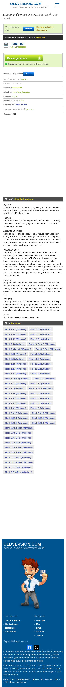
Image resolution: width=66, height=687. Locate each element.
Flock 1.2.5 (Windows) (15, 364)
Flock (30, 38)
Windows (9, 38)
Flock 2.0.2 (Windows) (40, 354)
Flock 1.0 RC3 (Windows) (41, 388)
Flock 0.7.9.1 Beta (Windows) (19, 428)
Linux (38, 628)
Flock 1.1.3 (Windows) (15, 383)
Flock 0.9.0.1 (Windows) (43, 423)
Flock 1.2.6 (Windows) (39, 359)
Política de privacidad (42, 679)
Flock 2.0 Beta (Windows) (48, 349)
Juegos (39, 635)
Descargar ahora (17, 58)
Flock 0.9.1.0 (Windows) (43, 418)
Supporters (10, 631)
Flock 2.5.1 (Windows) (40, 339)
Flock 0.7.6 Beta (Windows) (18, 443)
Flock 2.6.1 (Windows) (15, 329)
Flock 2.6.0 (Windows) (40, 329)
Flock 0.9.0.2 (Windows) (16, 423)
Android (40, 631)
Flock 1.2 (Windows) (40, 374)
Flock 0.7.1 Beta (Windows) (18, 467)
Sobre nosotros (12, 620)
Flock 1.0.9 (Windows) (15, 393)
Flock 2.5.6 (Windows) (15, 334)
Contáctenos (11, 624)
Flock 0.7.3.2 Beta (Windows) (19, 462)
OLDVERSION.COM (25, 4)
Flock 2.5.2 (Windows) (15, 339)
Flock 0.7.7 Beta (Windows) (18, 438)
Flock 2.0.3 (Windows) (15, 354)
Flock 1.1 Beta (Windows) (17, 379)
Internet (20, 38)
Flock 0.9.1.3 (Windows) (16, 413)
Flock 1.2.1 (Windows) (15, 374)
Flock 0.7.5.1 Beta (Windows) (19, 448)
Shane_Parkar (21, 105)
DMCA (57, 679)
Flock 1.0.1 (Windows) (15, 408)
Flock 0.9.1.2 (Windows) (43, 413)
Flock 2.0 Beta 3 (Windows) (42, 344)
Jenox (23, 682)
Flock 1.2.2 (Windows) (40, 369)
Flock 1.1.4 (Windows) (44, 379)
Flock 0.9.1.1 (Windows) (16, 418)
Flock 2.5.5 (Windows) (40, 334)
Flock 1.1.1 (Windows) (40, 383)
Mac (38, 624)
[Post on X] (14, 114)
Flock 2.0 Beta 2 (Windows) (18, 349)
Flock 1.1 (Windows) (14, 388)
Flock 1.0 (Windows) (40, 408)
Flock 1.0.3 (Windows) (15, 403)
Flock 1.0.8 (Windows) (40, 393)
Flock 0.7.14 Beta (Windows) (18, 472)
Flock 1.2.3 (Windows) (15, 369)
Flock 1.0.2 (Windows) (40, 403)
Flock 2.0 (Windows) (14, 359)
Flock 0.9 (17, 44)
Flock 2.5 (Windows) (14, 344)
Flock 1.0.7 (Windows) (15, 398)
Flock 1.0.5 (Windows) (40, 398)
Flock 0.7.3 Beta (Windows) (18, 457)
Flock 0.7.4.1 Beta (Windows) (19, 452)
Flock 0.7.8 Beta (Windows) (18, 433)
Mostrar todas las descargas (44, 28)
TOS (5, 682)
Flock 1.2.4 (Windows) (40, 364)
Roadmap (10, 628)
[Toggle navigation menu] (57, 5)
